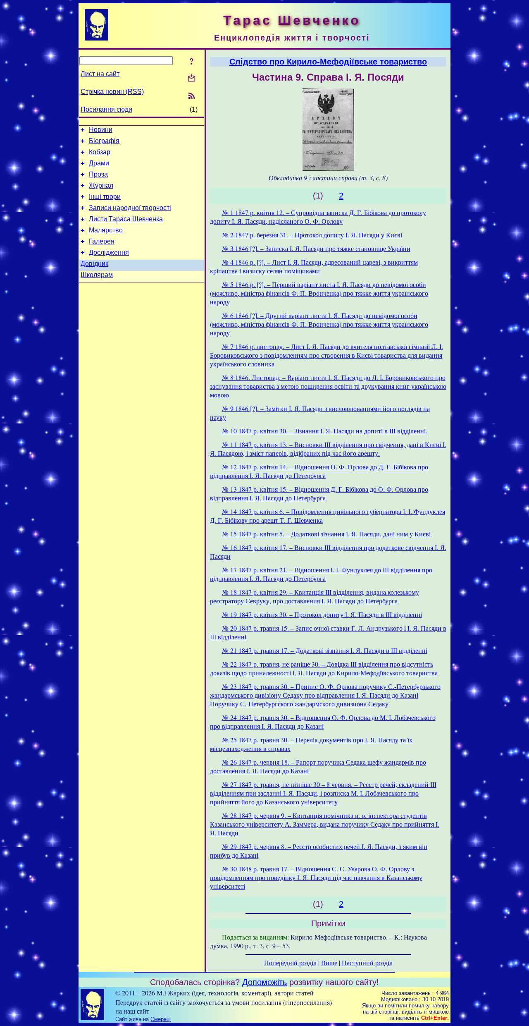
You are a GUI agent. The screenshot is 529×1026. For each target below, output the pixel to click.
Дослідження (109, 252)
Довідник (94, 263)
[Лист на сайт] (191, 78)
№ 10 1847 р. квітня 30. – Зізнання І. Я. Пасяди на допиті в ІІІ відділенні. (324, 430)
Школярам (97, 274)
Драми (99, 163)
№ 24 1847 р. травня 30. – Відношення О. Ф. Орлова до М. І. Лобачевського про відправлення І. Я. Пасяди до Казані (323, 721)
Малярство (106, 230)
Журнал (101, 185)
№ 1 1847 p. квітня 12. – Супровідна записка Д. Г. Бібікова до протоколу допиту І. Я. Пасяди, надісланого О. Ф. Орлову (318, 216)
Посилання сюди (106, 109)
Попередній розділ (290, 962)
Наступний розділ (367, 962)
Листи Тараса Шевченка (126, 218)
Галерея (101, 241)
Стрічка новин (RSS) (112, 91)
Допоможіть (264, 982)
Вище (329, 962)
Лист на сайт (100, 73)
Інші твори (105, 196)
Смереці (160, 1019)
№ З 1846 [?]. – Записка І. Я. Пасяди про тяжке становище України (316, 248)
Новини (100, 129)
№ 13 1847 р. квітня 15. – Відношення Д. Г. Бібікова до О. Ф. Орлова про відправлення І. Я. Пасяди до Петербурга (319, 493)
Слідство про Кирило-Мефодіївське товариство (328, 61)
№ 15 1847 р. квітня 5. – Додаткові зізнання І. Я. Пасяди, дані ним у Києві (326, 533)
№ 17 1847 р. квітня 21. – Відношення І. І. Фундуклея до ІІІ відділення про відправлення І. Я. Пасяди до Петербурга (321, 574)
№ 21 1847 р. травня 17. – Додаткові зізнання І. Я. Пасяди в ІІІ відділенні (324, 650)
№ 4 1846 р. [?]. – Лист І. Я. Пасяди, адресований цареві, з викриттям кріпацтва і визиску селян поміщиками (314, 266)
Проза (98, 174)
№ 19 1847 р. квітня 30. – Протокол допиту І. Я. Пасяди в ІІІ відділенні (322, 614)
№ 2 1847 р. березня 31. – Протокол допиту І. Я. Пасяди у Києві (312, 234)
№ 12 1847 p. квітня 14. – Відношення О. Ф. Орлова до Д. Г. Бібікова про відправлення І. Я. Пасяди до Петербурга (319, 471)
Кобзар (99, 151)
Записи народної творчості (130, 207)
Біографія (104, 140)
